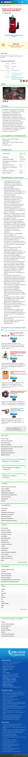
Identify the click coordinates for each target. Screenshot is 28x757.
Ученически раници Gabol (7, 634)
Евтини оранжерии (6, 573)
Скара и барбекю (5, 488)
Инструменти (4, 498)
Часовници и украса (6, 534)
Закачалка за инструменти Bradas (10, 696)
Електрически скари (6, 575)
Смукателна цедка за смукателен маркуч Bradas (13, 693)
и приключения (8, 682)
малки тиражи (10, 681)
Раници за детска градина (7, 624)
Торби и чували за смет (7, 558)
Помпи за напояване (6, 444)
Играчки (3, 500)
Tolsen (2, 601)
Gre (2, 599)
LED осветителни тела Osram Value (9, 581)
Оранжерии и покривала (7, 514)
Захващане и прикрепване (7, 512)
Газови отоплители (6, 496)
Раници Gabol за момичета (8, 636)
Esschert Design (5, 603)
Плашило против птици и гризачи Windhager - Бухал (14, 691)
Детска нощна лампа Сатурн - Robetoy (11, 719)
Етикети (3, 632)
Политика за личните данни (25, 756)
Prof (2, 607)
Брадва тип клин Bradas (8, 697)
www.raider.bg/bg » (15, 70)
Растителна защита (6, 516)
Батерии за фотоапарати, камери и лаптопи (12, 687)
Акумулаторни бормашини (8, 452)
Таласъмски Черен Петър (8, 750)
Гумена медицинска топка (8, 742)
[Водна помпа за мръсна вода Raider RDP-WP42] (14, 24)
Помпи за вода (4, 438)
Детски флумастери (6, 626)
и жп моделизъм (9, 678)
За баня (3, 546)
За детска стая (4, 540)
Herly (2, 595)
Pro (10, 13)
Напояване (3, 510)
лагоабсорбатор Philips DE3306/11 (10, 735)
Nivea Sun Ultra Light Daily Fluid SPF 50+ (11, 748)
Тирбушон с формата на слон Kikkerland (11, 717)
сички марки (23, 609)
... (12, 5)
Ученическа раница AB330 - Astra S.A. (11, 745)
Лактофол (3, 593)
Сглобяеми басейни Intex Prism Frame (10, 579)
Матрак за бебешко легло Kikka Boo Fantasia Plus (13, 731)
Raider (12, 69)
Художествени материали (8, 668)
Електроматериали (6, 538)
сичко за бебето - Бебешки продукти (11, 673)
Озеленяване (4, 508)
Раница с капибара (5, 630)
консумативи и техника (9, 666)
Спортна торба (4, 628)
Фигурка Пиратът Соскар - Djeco (9, 739)
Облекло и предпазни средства (9, 520)
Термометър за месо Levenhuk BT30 (10, 705)
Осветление (4, 536)
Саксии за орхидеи (6, 577)
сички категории (22, 562)
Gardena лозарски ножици (7, 569)
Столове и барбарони (6, 532)
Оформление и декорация (7, 492)
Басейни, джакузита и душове (8, 486)
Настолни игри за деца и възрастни (10, 663)
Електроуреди (4, 528)
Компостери (4, 550)
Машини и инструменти (7, 518)
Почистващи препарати (8, 665)
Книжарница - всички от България (11, 662)
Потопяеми (19, 5)
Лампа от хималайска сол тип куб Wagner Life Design (14, 702)
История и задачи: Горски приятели (10, 741)
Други (2, 560)
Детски (6, 672)
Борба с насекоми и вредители (8, 552)
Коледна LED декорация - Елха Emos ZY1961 (12, 710)
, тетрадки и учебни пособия (11, 676)
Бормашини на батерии (7, 450)
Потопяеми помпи (16, 74)
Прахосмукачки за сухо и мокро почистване (12, 446)
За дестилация (4, 548)
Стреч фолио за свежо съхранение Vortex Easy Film (13, 694)
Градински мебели (5, 490)
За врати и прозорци (6, 544)
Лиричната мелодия (7, 747)
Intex (2, 591)
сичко (9, 679)
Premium (3, 597)
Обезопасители (5, 542)
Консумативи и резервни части (9, 494)
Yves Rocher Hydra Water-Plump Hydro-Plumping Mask (14, 729)
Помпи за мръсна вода (17, 73)
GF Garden (3, 571)
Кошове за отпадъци (6, 556)
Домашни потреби (5, 530)
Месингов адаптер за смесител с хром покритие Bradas (14, 706)
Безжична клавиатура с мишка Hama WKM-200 (12, 732)
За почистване (4, 554)
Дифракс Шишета (5, 454)
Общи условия (19, 755)
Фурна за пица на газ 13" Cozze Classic (11, 699)
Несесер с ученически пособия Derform (11, 725)
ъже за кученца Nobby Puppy (9, 734)
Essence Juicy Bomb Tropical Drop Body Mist (12, 751)
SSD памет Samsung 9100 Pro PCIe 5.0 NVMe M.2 (13, 724)
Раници (3, 622)
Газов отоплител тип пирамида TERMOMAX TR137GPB (14, 703)
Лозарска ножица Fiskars (8, 700)
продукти (8, 669)
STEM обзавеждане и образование (10, 675)
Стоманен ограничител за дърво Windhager (12, 714)
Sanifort (3, 589)
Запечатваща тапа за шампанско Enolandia (12, 716)
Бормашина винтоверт (7, 448)
